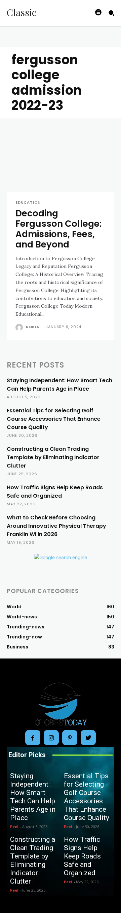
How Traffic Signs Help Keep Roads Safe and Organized (82, 856)
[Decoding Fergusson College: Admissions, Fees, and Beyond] (60, 165)
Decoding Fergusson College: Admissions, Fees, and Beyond (58, 229)
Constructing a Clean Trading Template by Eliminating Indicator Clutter (53, 457)
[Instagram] (51, 737)
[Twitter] (88, 737)
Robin (33, 326)
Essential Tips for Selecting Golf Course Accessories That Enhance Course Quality (53, 419)
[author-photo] (20, 327)
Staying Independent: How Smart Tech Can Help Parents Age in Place (32, 797)
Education (28, 202)
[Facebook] (32, 737)
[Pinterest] (69, 737)
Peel (14, 826)
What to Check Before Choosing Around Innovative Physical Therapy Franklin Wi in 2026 (56, 526)
